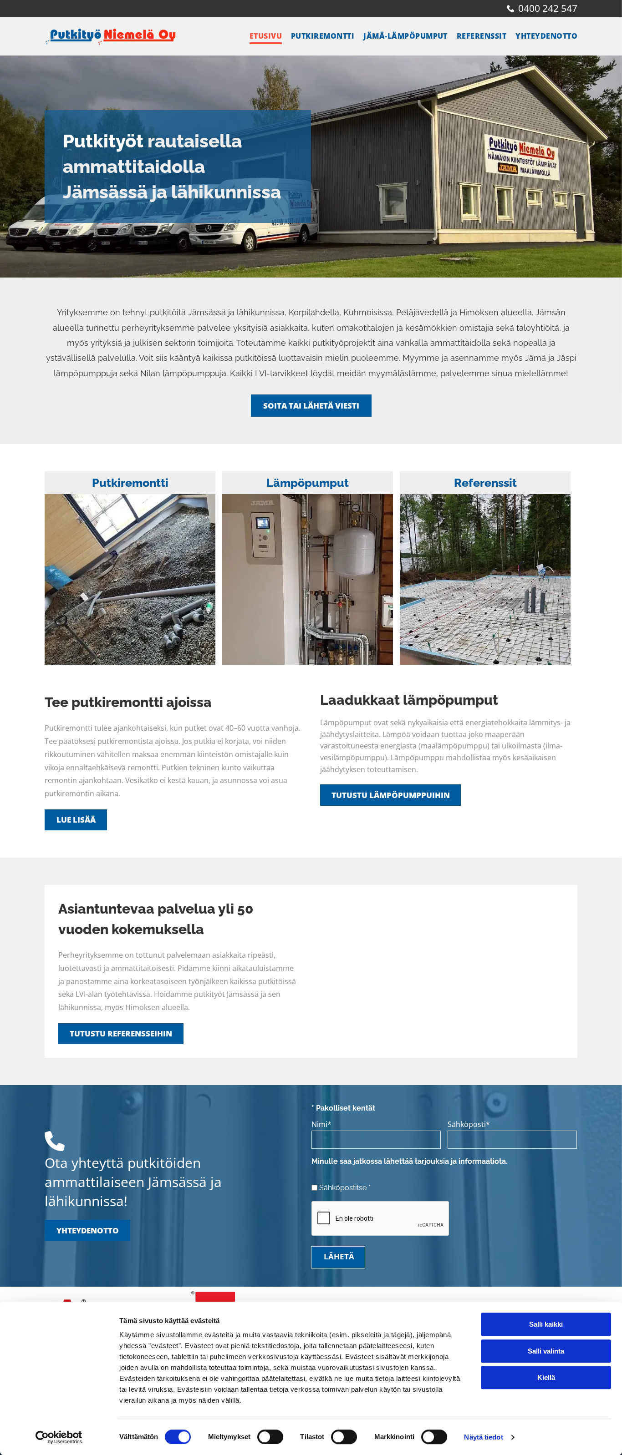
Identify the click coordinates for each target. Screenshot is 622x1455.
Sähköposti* (469, 1124)
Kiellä (546, 1377)
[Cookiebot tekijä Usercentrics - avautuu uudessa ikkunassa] (59, 1437)
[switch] (270, 1437)
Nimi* (321, 1124)
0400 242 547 (547, 8)
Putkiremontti (130, 483)
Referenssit (485, 483)
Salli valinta (546, 1351)
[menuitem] (261, 36)
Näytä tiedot (483, 1437)
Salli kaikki (546, 1324)
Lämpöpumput (307, 483)
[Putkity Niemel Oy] (130, 579)
